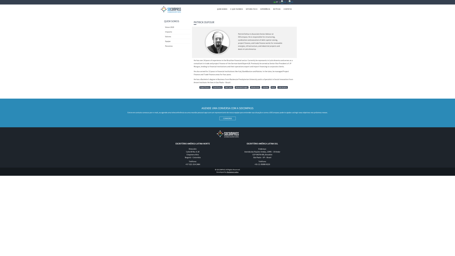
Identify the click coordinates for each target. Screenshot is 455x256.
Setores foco (251, 9)
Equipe (168, 41)
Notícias (276, 9)
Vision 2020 (169, 27)
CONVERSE (227, 118)
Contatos (288, 9)
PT (277, 2)
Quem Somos (222, 9)
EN (284, 2)
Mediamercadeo (233, 172)
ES (292, 2)
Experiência (265, 9)
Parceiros (169, 46)
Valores (168, 36)
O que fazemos (236, 9)
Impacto (168, 32)
